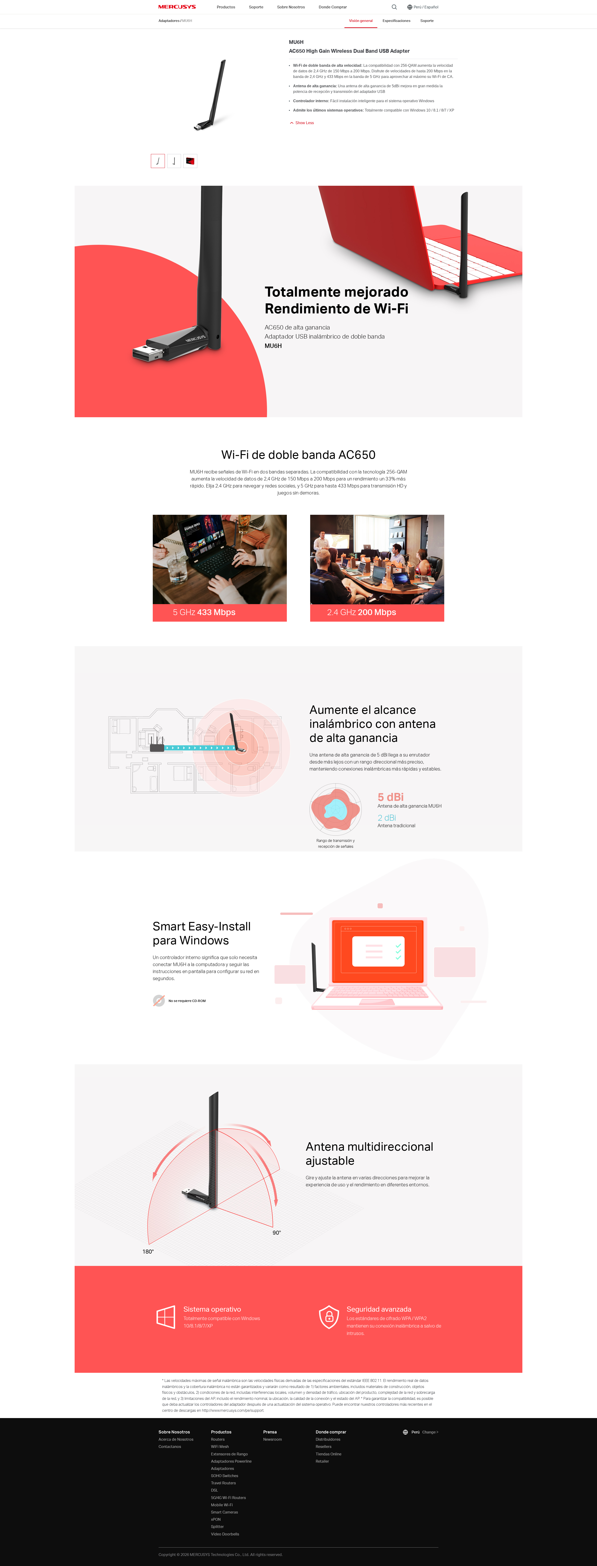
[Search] (394, 7)
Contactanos (170, 1446)
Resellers (323, 1446)
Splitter (217, 1526)
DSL (214, 1490)
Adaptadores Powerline (231, 1461)
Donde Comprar (333, 6)
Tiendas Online (328, 1454)
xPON (216, 1519)
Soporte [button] (256, 6)
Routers (218, 1439)
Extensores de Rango (229, 1454)
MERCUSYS (177, 7)
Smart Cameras (224, 1512)
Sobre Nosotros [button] (291, 6)
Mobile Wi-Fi (222, 1505)
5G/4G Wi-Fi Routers (228, 1497)
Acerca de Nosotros (176, 1439)
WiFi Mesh (220, 1446)
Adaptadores (169, 20)
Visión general (361, 20)
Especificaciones (396, 20)
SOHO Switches (224, 1475)
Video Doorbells (225, 1534)
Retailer (322, 1461)
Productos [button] (226, 6)
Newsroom (272, 1439)
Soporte (427, 20)
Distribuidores (328, 1439)
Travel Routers (223, 1483)
